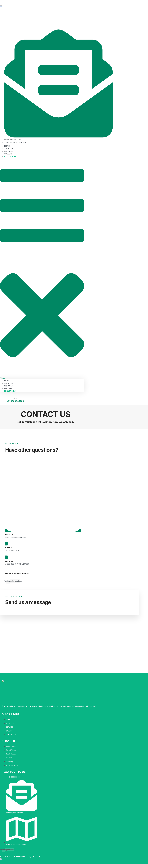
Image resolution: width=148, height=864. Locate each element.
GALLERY (8, 388)
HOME (7, 381)
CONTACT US (10, 156)
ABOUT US (8, 383)
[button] (42, 268)
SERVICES (8, 386)
